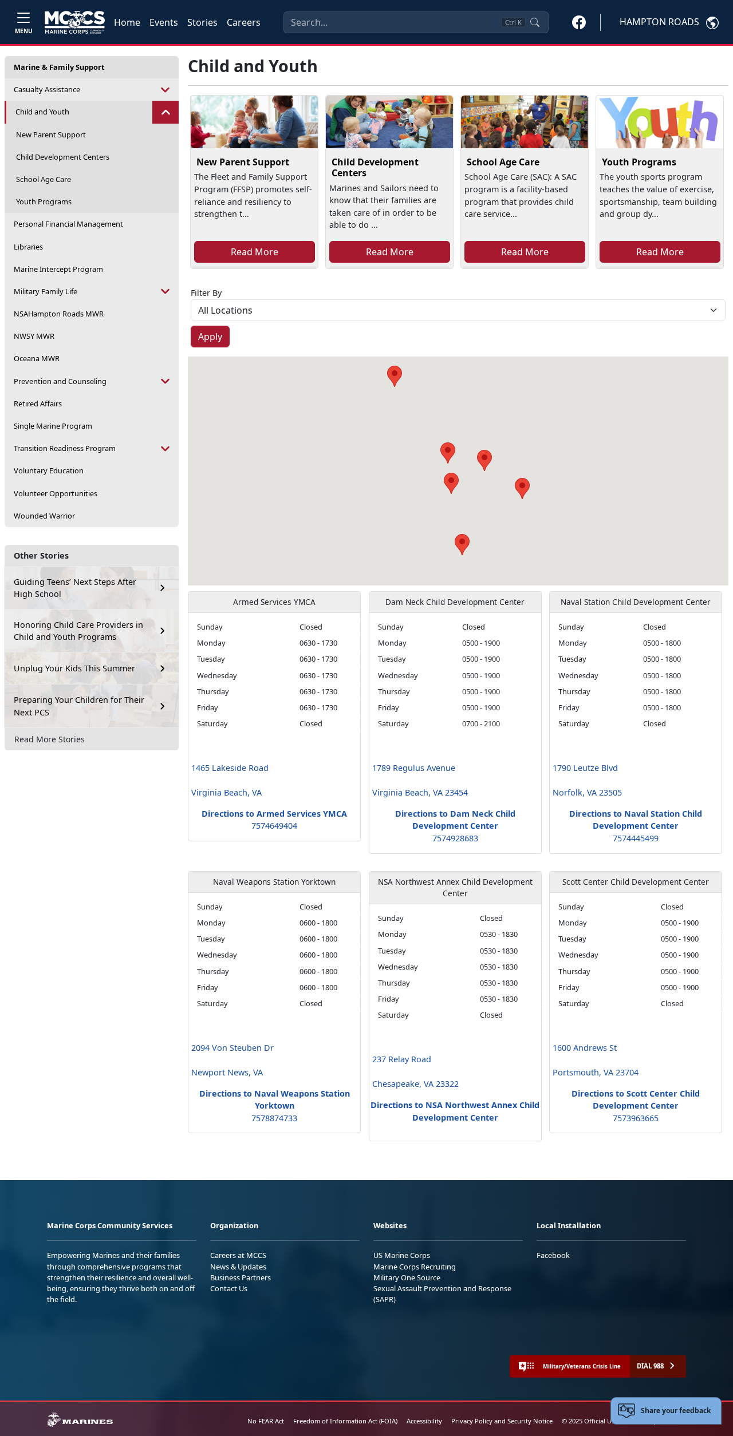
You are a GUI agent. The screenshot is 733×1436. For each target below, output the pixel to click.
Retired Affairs (38, 403)
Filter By (206, 292)
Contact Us (228, 1288)
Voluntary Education (49, 470)
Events (163, 22)
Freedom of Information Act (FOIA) (345, 1421)
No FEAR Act (265, 1421)
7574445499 (636, 838)
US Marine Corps (401, 1255)
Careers (244, 22)
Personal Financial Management (68, 224)
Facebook (553, 1255)
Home (127, 22)
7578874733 (274, 1118)
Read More (254, 252)
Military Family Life (45, 291)
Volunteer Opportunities (55, 493)
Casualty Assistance (47, 89)
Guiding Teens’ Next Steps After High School (75, 588)
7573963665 (636, 1118)
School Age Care (43, 179)
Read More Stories (49, 739)
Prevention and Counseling (60, 381)
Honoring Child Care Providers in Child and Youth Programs (78, 631)
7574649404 (274, 825)
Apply (210, 336)
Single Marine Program (53, 426)
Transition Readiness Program (65, 448)
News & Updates (238, 1266)
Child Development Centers (62, 157)
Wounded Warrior (44, 516)
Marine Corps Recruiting (414, 1266)
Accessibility (424, 1421)
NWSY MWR (34, 336)
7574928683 (455, 838)
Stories (202, 22)
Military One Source (406, 1277)
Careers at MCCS (238, 1255)
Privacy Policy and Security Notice (502, 1421)
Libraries (28, 247)
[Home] (75, 22)
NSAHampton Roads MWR (59, 313)
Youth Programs (44, 201)
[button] (579, 21)
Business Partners (240, 1277)
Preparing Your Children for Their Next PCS (79, 706)
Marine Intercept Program (58, 269)
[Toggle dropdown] (165, 89)
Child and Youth (42, 111)
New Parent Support (51, 134)
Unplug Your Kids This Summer (74, 668)
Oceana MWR (37, 358)
